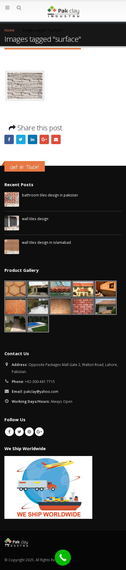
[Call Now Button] (63, 558)
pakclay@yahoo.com (41, 391)
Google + (44, 139)
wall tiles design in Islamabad (46, 242)
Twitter (20, 139)
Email (56, 139)
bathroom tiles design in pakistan (50, 195)
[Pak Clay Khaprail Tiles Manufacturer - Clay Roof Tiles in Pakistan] (63, 11)
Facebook (9, 139)
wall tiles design (35, 218)
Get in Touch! (24, 167)
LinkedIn (32, 139)
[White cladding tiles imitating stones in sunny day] (24, 85)
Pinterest (29, 431)
